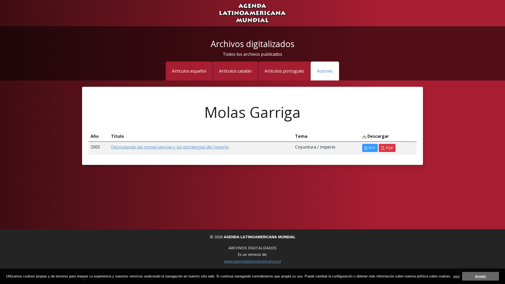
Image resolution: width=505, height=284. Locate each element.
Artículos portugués (284, 71)
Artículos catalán (235, 71)
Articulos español (189, 71)
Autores (325, 71)
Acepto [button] (480, 276)
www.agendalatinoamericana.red (252, 261)
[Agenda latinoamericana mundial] (252, 13)
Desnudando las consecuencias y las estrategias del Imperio (170, 147)
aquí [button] (456, 276)
